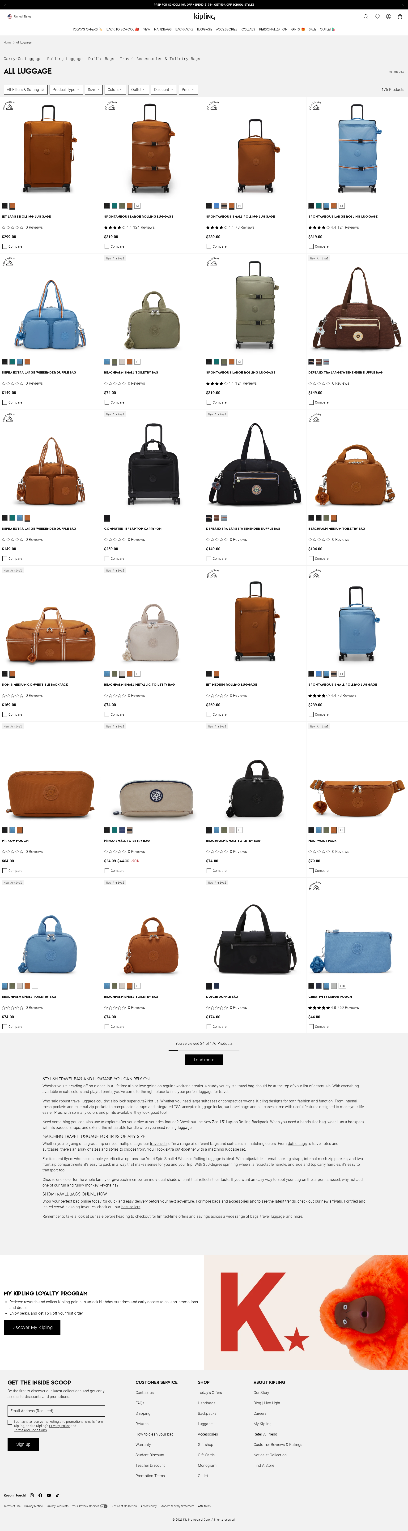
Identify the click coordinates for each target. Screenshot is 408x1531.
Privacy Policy (243, 784)
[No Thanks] (283, 720)
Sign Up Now (230, 801)
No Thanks (268, 801)
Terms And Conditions (235, 788)
